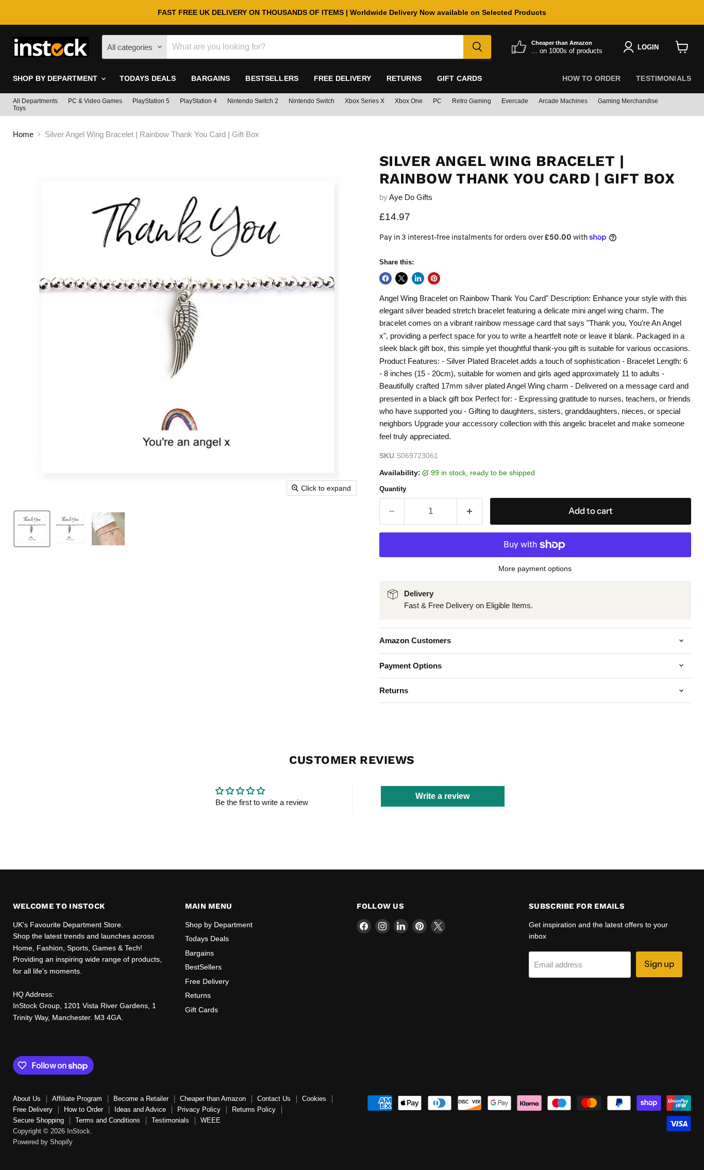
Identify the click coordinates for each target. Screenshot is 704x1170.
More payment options (535, 568)
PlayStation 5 (151, 101)
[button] (31, 528)
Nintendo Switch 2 (252, 101)
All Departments (35, 101)
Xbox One (409, 101)
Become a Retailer (141, 1098)
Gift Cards (459, 78)
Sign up (659, 964)
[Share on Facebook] (385, 278)
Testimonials (663, 78)
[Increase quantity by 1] (469, 511)
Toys (19, 108)
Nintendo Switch (311, 101)
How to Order (591, 78)
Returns (404, 78)
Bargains (210, 78)
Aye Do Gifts (410, 197)
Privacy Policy (199, 1109)
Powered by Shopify (43, 1142)
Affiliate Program (77, 1098)
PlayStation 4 (198, 101)
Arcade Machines (563, 101)
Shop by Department (56, 78)
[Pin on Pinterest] (434, 278)
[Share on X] (401, 278)
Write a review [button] (442, 796)
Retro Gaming (471, 101)
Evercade (514, 101)
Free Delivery (342, 78)
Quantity (392, 489)
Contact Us (274, 1098)
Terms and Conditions (107, 1120)
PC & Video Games (95, 101)
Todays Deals (148, 78)
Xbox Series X (364, 101)
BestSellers (271, 78)
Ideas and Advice (140, 1109)
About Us (27, 1098)
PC (437, 101)
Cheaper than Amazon (213, 1098)
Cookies (314, 1098)
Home (23, 134)
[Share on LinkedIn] (418, 278)
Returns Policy (254, 1109)
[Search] (477, 47)
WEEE (210, 1120)
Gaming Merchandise (628, 101)
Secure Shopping (38, 1120)
